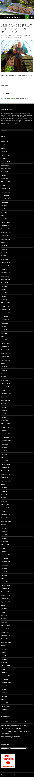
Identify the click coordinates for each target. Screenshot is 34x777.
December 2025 (5, 162)
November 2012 (5, 676)
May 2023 (4, 252)
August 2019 (4, 403)
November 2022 (5, 272)
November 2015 (5, 555)
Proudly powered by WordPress (9, 774)
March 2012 (4, 703)
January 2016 (5, 548)
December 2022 (5, 269)
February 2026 (5, 155)
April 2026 (4, 148)
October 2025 (5, 165)
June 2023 (4, 249)
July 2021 (4, 326)
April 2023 (4, 256)
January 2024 (5, 225)
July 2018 (4, 447)
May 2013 (4, 655)
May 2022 (4, 293)
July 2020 (4, 366)
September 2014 (6, 602)
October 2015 (5, 558)
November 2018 (5, 434)
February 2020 (5, 383)
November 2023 (5, 232)
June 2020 (4, 370)
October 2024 (5, 195)
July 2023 (4, 246)
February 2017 (5, 504)
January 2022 (5, 306)
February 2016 (5, 545)
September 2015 (6, 561)
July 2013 (4, 649)
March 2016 (4, 541)
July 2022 (4, 286)
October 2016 (5, 518)
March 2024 (4, 219)
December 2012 (5, 672)
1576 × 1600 (16, 35)
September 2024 (6, 198)
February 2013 (5, 666)
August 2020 (4, 363)
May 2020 (4, 373)
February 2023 (5, 262)
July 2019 (4, 407)
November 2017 (5, 474)
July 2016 (4, 528)
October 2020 (5, 356)
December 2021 (5, 309)
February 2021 (5, 343)
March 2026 (4, 151)
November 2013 (5, 635)
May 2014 (4, 615)
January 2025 (5, 185)
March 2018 (4, 461)
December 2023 (5, 229)
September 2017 (6, 481)
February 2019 (5, 424)
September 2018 (6, 440)
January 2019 (5, 427)
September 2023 (6, 239)
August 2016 (4, 524)
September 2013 (6, 642)
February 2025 (5, 182)
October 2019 (5, 397)
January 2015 (5, 588)
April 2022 (4, 296)
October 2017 (5, 477)
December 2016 (5, 511)
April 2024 (4, 215)
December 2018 (5, 430)
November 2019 (5, 393)
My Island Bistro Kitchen (10, 17)
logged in (12, 98)
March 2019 (4, 420)
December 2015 (5, 551)
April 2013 (4, 659)
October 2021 (5, 316)
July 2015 (4, 568)
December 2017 (5, 471)
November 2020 (5, 353)
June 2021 (4, 330)
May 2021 (4, 333)
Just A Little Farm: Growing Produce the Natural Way (16, 36)
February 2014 (5, 625)
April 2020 (4, 377)
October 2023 (5, 235)
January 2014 (5, 629)
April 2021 (4, 336)
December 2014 (5, 592)
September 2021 (6, 319)
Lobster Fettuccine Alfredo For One (11, 728)
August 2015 (4, 565)
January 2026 (5, 158)
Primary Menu (31, 17)
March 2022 (4, 299)
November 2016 (5, 514)
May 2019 (4, 414)
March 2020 (4, 380)
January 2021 (5, 346)
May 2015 (4, 575)
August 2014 (4, 605)
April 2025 (4, 175)
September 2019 (6, 400)
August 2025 (4, 172)
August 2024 (4, 202)
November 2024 (5, 192)
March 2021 (4, 340)
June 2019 (4, 410)
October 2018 (5, 437)
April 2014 (4, 619)
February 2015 (5, 585)
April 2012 (4, 699)
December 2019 (5, 390)
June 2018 (4, 451)
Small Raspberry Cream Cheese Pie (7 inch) (13, 725)
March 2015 (4, 582)
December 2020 (5, 350)
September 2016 (6, 521)
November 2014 (5, 595)
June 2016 (4, 531)
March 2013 (4, 662)
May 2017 (4, 494)
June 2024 (4, 209)
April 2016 (4, 538)
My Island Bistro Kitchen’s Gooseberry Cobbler (14, 721)
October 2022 (5, 276)
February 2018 (5, 464)
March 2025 (4, 178)
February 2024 (5, 222)
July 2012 (4, 689)
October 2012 (5, 679)
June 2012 (4, 692)
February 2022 (5, 303)
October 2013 (5, 639)
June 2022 (4, 289)
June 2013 (4, 652)
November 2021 (5, 313)
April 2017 (4, 498)
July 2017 (4, 487)
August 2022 (4, 282)
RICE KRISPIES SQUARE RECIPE (10, 737)
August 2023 (4, 242)
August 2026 (4, 141)
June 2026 (4, 145)
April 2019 (4, 417)
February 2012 (5, 706)
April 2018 (4, 457)
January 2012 (5, 709)
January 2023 (5, 266)
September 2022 (6, 279)
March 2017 (4, 501)
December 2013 (5, 632)
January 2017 (5, 508)
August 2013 (4, 645)
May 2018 (4, 454)
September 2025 (6, 168)
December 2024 (5, 188)
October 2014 (5, 598)
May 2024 (4, 212)
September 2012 (6, 682)
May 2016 (4, 535)
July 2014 (4, 608)
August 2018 (4, 444)
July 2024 (4, 205)
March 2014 (4, 622)
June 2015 (4, 571)
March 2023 (4, 259)
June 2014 (4, 612)
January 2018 (5, 467)
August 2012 (4, 686)
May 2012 (4, 696)
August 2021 (4, 323)
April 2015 (4, 578)
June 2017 (4, 491)
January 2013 (5, 669)
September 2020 (6, 360)
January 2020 (5, 387)
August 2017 (4, 484)
